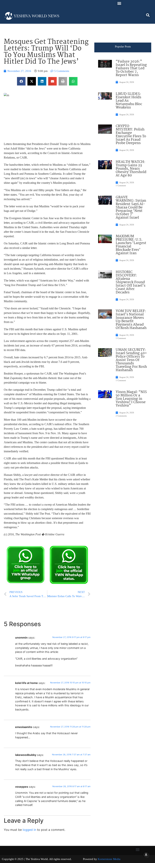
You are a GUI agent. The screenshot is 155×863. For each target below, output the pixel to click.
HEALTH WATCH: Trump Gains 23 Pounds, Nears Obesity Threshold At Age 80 (131, 168)
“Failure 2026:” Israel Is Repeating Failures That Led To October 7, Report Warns (131, 68)
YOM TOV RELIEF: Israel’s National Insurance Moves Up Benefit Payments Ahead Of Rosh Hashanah (131, 319)
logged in (29, 830)
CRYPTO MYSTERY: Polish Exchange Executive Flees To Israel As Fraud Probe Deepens (131, 134)
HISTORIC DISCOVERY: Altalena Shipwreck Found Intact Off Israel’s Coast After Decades (130, 282)
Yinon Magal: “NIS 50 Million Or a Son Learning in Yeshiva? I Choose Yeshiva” (131, 398)
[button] (119, 3)
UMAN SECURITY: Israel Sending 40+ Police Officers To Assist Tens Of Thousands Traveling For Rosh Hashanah (131, 360)
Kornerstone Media (109, 859)
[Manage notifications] (146, 855)
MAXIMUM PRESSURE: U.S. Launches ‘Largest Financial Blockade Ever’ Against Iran (131, 244)
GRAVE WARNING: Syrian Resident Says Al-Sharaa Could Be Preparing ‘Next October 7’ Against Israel (131, 208)
